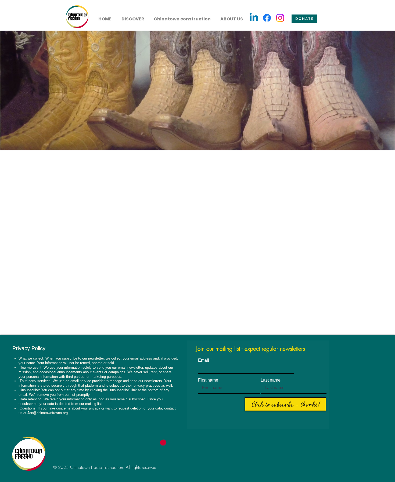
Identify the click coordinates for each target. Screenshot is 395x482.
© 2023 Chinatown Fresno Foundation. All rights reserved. (105, 467)
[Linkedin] (254, 18)
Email (203, 360)
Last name (271, 380)
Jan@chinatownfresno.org (47, 413)
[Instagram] (280, 18)
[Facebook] (267, 18)
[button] (132, 17)
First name (208, 380)
